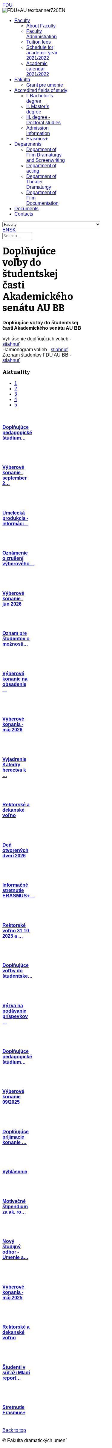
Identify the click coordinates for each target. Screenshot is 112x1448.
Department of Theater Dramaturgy (41, 182)
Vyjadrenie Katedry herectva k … (14, 767)
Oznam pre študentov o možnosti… (16, 639)
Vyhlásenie (14, 1171)
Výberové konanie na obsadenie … (14, 681)
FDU (7, 4)
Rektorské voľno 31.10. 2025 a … (16, 931)
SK (12, 229)
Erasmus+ (37, 138)
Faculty (22, 20)
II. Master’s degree (37, 109)
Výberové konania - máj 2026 (13, 724)
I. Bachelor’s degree (39, 98)
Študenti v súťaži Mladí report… (16, 1373)
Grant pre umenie (44, 84)
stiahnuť (11, 344)
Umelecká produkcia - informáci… (15, 518)
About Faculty (41, 25)
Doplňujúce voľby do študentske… (17, 971)
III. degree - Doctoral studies (43, 120)
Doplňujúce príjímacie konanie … (15, 1137)
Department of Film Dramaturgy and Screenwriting (45, 155)
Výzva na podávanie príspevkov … (15, 1013)
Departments (28, 144)
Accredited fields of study (40, 90)
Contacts (23, 213)
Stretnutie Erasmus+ (13, 1410)
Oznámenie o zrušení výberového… (18, 558)
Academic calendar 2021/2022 (37, 69)
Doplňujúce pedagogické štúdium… (17, 432)
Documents (26, 208)
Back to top (14, 1430)
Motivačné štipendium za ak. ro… (15, 1206)
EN (5, 229)
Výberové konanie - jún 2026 (13, 598)
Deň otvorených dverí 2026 (15, 850)
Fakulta (22, 79)
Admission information (38, 130)
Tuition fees (38, 41)
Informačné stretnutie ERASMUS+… (18, 890)
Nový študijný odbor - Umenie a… (15, 1249)
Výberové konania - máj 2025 (13, 1292)
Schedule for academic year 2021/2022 (41, 53)
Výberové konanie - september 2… (14, 475)
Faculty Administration (41, 34)
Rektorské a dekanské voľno (16, 810)
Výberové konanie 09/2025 (13, 1097)
